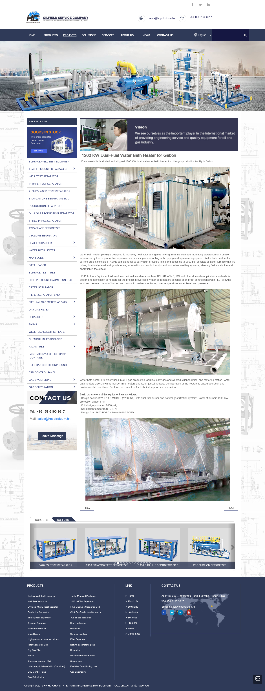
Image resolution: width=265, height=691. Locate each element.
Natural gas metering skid (82, 644)
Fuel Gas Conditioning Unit (48, 365)
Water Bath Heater (42, 250)
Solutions (89, 35)
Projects (69, 35)
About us (127, 35)
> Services (131, 617)
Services (108, 35)
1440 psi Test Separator (45, 184)
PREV (87, 508)
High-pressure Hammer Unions (50, 280)
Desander (75, 650)
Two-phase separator (44, 228)
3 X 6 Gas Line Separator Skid (49, 198)
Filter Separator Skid (44, 295)
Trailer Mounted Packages (83, 596)
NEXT (231, 508)
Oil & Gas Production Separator (51, 213)
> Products (131, 612)
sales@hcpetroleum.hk (162, 18)
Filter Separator (41, 287)
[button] (33, 546)
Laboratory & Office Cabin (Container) (48, 355)
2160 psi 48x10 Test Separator (49, 191)
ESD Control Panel (42, 372)
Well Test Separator (43, 176)
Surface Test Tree (42, 272)
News (146, 35)
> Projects (131, 623)
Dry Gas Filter (39, 309)
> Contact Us (132, 634)
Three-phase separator (45, 221)
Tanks (31, 655)
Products (51, 35)
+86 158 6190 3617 (201, 17)
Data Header (37, 265)
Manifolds (75, 628)
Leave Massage (52, 436)
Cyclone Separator (43, 235)
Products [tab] (41, 520)
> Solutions (131, 607)
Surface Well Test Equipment (50, 161)
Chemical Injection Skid (45, 339)
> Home (129, 596)
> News (129, 628)
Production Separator (45, 206)
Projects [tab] (62, 520)
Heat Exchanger (78, 623)
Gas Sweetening (78, 671)
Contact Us (165, 35)
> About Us (131, 601)
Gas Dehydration (36, 677)
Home (31, 35)
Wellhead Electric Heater (47, 332)
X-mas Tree (76, 661)
